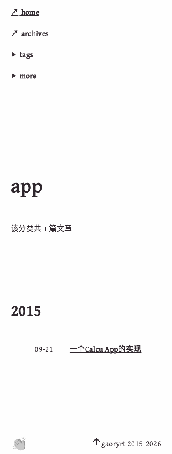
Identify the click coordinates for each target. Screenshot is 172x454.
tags (26, 54)
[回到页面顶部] (96, 443)
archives (33, 33)
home (29, 12)
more (28, 75)
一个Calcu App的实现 (105, 349)
